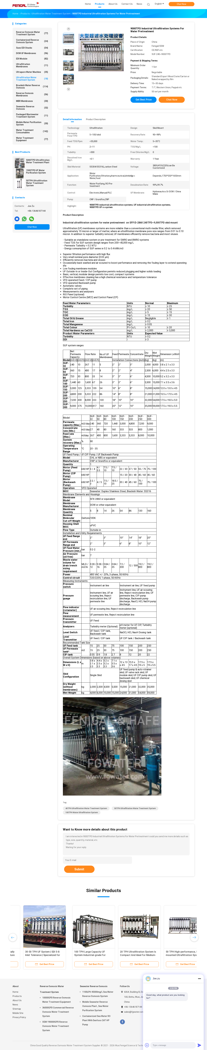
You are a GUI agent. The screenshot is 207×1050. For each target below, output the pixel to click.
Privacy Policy (19, 1017)
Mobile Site (18, 1013)
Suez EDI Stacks (32, 48)
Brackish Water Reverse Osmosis (32, 86)
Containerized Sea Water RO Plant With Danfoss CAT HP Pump (96, 1020)
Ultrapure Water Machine (32, 72)
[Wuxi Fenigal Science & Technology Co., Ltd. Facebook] (122, 1022)
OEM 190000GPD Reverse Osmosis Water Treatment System (55, 1026)
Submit (79, 869)
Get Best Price (144, 99)
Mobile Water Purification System (32, 123)
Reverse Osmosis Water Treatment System (32, 33)
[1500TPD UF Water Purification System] (20, 173)
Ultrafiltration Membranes (32, 65)
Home (15, 992)
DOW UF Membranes (32, 53)
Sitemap (17, 1009)
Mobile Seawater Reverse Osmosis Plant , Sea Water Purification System (95, 1006)
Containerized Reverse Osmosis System (32, 41)
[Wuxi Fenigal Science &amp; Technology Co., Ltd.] (26, 4)
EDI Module (32, 58)
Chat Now (181, 4)
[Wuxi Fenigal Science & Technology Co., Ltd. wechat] (31, 218)
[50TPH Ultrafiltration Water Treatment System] (20, 183)
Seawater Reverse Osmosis (32, 107)
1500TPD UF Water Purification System (36, 171)
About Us (17, 1000)
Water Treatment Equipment (32, 139)
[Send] (199, 1045)
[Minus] (199, 978)
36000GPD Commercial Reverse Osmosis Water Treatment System (58, 1011)
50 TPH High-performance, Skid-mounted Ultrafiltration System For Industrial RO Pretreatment (124, 955)
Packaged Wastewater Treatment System (32, 115)
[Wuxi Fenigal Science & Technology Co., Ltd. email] (17, 218)
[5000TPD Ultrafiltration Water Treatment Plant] (20, 163)
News (15, 1004)
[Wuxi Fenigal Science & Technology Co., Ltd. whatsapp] (24, 218)
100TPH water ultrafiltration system (81, 812)
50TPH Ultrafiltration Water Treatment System (36, 183)
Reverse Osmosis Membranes (32, 94)
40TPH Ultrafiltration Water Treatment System (86, 808)
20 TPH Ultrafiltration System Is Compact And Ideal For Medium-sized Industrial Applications (78, 955)
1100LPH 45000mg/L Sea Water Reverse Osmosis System (97, 994)
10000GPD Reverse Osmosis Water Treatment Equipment (56, 999)
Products (17, 996)
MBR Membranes (32, 101)
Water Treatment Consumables (32, 131)
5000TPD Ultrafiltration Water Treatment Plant (38, 161)
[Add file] (147, 1045)
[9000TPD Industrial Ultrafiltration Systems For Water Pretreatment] (101, 52)
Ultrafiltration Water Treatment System (32, 78)
